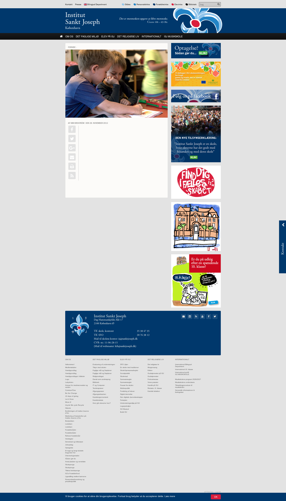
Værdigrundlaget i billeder (75, 376)
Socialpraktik (125, 373)
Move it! (68, 402)
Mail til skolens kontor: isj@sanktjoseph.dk (116, 339)
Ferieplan (123, 400)
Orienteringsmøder (72, 456)
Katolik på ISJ (153, 385)
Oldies (127, 4)
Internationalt (151, 36)
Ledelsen (68, 424)
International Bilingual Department (183, 365)
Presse (78, 4)
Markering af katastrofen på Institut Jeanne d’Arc (75, 417)
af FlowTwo (208, 492)
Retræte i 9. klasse (155, 388)
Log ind (218, 492)
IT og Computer (99, 385)
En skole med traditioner (129, 367)
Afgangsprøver (98, 391)
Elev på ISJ (108, 36)
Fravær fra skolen (126, 385)
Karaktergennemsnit (100, 397)
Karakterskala (98, 400)
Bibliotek (193, 4)
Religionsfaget (98, 376)
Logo (67, 379)
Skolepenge (69, 464)
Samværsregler (126, 379)
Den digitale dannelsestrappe (131, 397)
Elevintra (178, 4)
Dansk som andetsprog (101, 379)
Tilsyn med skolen (99, 367)
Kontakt (68, 4)
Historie (68, 408)
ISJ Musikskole (173, 36)
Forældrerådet (70, 430)
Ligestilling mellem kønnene (75, 476)
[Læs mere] (72, 175)
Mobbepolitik (125, 388)
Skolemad (124, 376)
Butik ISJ (123, 412)
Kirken (150, 370)
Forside (71, 47)
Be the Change (71, 393)
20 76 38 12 (143, 335)
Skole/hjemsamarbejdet (129, 370)
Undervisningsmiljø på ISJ (130, 403)
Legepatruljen (125, 406)
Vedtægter (69, 439)
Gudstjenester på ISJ (156, 373)
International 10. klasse (184, 369)
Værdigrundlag (70, 370)
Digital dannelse (126, 394)
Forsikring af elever (127, 391)
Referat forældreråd (72, 436)
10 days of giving (71, 396)
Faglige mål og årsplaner (102, 370)
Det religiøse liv (128, 36)
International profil (182, 372)
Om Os (69, 36)
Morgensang (152, 367)
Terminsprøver (98, 388)
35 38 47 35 (143, 331)
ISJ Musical (124, 409)
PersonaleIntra (143, 4)
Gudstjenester (153, 376)
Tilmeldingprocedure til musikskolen (183, 386)
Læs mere (170, 496)
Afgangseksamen (99, 394)
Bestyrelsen (69, 421)
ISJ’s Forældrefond (72, 473)
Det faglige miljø (87, 36)
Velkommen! (69, 364)
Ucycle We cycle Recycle (74, 405)
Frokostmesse (153, 379)
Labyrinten (69, 382)
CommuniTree (70, 390)
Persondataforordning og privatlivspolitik (74, 480)
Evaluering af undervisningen (104, 364)
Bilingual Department (97, 4)
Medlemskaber (70, 367)
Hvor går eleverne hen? (102, 403)
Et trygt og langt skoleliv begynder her (74, 452)
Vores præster (153, 382)
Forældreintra (162, 4)
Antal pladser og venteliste (75, 461)
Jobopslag (69, 445)
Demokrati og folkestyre (74, 442)
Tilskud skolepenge (72, 470)
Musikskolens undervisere (185, 382)
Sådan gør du (70, 459)
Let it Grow (69, 399)
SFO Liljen (124, 364)
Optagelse (69, 448)
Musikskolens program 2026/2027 (188, 379)
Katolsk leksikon (154, 391)
